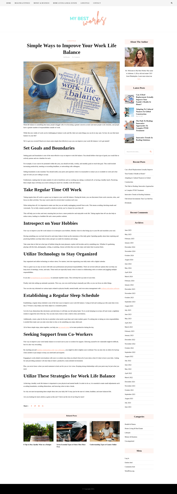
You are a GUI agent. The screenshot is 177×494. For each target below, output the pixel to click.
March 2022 (129, 377)
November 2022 (130, 344)
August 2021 (129, 398)
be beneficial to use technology (40, 278)
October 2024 (129, 255)
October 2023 (129, 297)
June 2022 (128, 365)
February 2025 (129, 239)
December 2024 (130, 247)
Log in (127, 458)
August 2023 (129, 306)
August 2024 (129, 260)
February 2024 (129, 281)
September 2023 (130, 302)
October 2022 (129, 348)
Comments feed (130, 467)
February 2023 (129, 331)
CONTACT (97, 3)
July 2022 (128, 361)
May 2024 (128, 268)
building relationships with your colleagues (51, 350)
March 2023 (129, 327)
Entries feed (128, 462)
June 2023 (128, 314)
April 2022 (128, 373)
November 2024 (130, 251)
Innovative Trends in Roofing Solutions (137, 194)
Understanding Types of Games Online (103, 444)
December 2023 (130, 289)
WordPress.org (129, 471)
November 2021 (130, 386)
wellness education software (110, 288)
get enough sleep (63, 327)
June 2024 (128, 264)
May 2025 (128, 234)
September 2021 (130, 394)
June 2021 (128, 407)
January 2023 (129, 335)
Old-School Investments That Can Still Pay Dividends (139, 201)
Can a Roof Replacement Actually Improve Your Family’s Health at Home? (144, 99)
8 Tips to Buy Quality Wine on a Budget (37, 444)
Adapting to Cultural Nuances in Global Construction (144, 111)
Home (8, 3)
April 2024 (128, 272)
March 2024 (129, 276)
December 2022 (130, 339)
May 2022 (128, 369)
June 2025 (128, 230)
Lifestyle (85, 3)
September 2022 (130, 352)
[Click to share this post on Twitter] (35, 406)
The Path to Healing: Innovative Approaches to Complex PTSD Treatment (144, 126)
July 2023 (128, 310)
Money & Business (41, 3)
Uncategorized (129, 441)
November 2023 (130, 293)
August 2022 (129, 356)
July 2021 (128, 403)
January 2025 (129, 243)
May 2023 (128, 318)
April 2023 (128, 323)
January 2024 (129, 285)
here (139, 79)
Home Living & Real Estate (65, 3)
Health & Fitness (22, 3)
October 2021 (129, 390)
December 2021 (130, 382)
